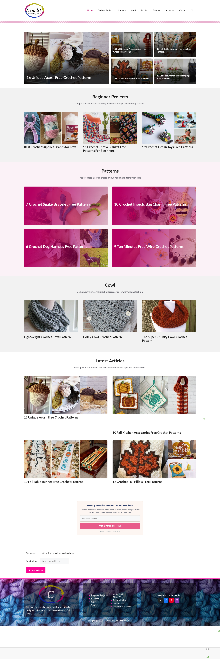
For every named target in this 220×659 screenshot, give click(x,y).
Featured (156, 10)
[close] (207, 649)
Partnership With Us (122, 606)
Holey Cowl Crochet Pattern (102, 337)
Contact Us (118, 593)
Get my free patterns (110, 526)
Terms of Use (118, 603)
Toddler (144, 10)
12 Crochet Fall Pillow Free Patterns (137, 482)
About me (170, 10)
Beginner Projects (105, 10)
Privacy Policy (119, 600)
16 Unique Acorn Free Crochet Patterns (51, 417)
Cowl (133, 10)
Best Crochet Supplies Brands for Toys (50, 147)
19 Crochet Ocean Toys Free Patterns (167, 147)
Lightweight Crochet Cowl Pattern (47, 337)
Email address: (33, 561)
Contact (182, 10)
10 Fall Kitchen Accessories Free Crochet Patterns (147, 432)
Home (90, 10)
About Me (117, 597)
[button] (192, 10)
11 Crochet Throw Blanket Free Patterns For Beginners (104, 148)
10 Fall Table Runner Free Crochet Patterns (53, 482)
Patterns (122, 10)
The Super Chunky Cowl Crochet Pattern (164, 338)
